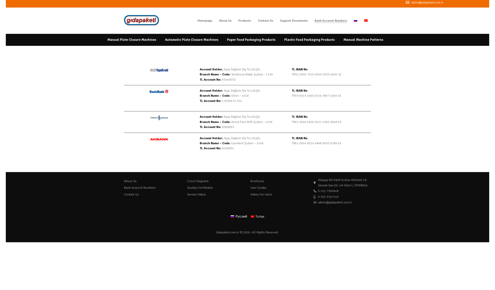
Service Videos (196, 194)
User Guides (258, 188)
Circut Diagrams (198, 181)
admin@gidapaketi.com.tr (427, 2)
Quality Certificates (200, 188)
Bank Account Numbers (140, 188)
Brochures (257, 181)
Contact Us (131, 194)
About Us (130, 181)
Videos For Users (261, 194)
